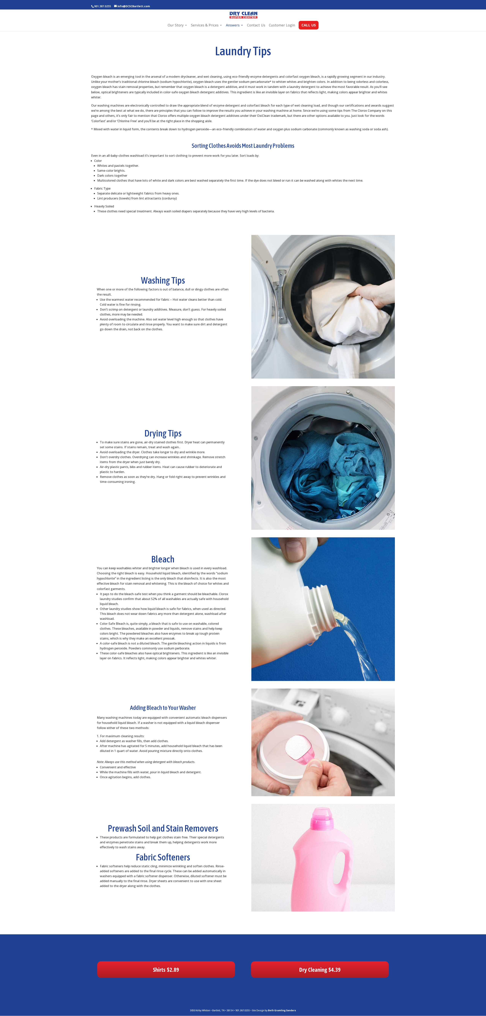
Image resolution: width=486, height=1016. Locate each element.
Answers (233, 25)
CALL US (308, 25)
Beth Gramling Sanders (282, 1010)
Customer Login (282, 25)
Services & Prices (205, 25)
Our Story (176, 25)
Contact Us (256, 25)
